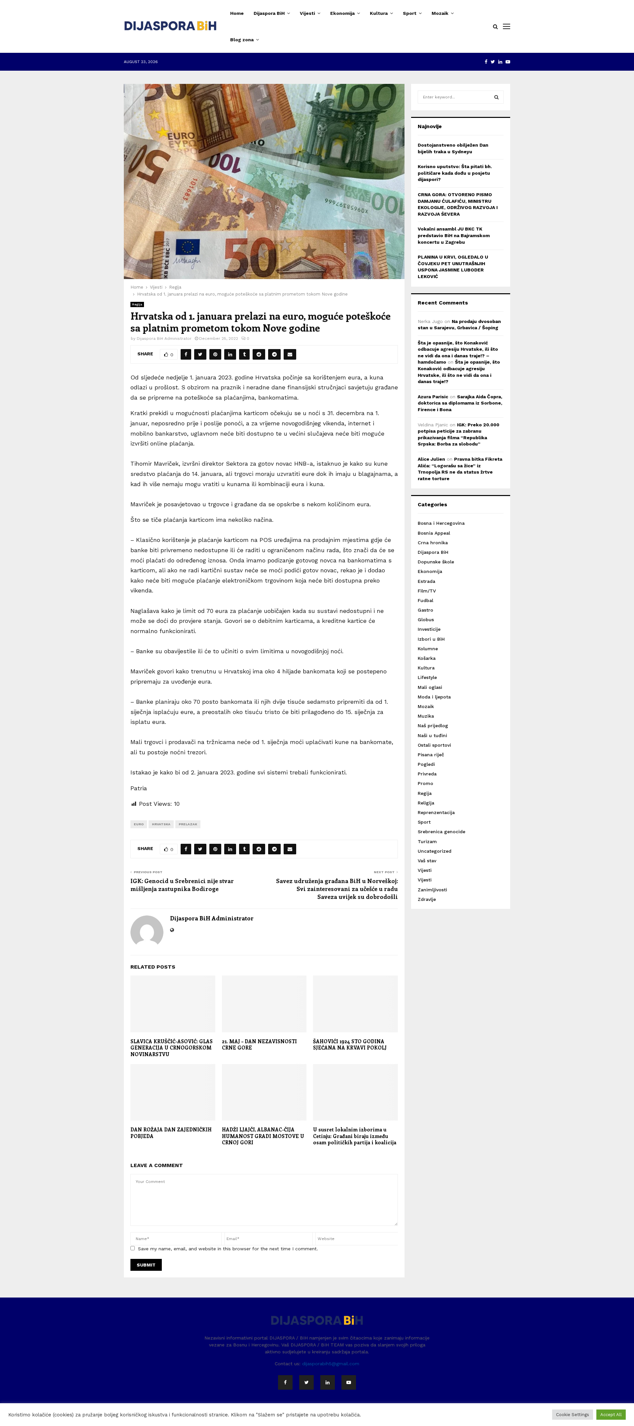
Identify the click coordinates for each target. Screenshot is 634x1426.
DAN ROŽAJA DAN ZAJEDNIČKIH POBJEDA (171, 1132)
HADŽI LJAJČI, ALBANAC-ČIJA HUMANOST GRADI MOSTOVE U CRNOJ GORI (263, 1136)
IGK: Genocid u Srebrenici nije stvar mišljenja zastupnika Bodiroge (182, 885)
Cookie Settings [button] (572, 1414)
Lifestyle (427, 677)
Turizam (427, 841)
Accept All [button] (611, 1414)
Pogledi (426, 764)
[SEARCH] (496, 97)
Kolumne (428, 648)
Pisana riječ (431, 754)
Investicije (429, 629)
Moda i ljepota (434, 696)
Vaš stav (427, 860)
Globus (426, 619)
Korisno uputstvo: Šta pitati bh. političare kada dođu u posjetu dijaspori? (455, 173)
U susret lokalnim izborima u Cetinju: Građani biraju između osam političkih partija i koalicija (354, 1136)
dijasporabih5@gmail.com (330, 1363)
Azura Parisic (433, 396)
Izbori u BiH (431, 639)
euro (139, 824)
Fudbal (425, 600)
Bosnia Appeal (434, 533)
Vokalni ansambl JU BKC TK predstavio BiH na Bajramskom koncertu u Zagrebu (454, 235)
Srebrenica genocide (441, 831)
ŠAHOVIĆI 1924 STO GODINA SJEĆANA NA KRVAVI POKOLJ (350, 1044)
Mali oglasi (430, 687)
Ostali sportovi (434, 745)
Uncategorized (434, 851)
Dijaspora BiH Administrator (164, 338)
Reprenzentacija (436, 812)
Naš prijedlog (433, 725)
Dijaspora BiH (269, 13)
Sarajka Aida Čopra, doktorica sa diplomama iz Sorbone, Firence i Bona (460, 403)
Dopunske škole (436, 561)
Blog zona (242, 39)
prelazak (188, 824)
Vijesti (307, 13)
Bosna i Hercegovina (441, 523)
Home (237, 13)
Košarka (427, 658)
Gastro (425, 610)
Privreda (427, 773)
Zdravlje (427, 899)
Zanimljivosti (432, 889)
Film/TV (427, 590)
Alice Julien (431, 459)
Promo (425, 783)
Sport (409, 13)
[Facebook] (285, 1382)
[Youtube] (348, 1382)
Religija (426, 802)
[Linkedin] (327, 1382)
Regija (137, 304)
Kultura (379, 13)
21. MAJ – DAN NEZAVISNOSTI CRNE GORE (260, 1044)
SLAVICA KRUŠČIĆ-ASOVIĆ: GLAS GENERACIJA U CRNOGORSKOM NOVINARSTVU (171, 1047)
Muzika (426, 716)
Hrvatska (161, 824)
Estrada (426, 581)
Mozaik (440, 13)
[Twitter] (306, 1382)
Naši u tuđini (432, 735)
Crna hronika (433, 542)
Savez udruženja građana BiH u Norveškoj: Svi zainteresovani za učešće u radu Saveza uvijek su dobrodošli (337, 889)
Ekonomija (342, 13)
